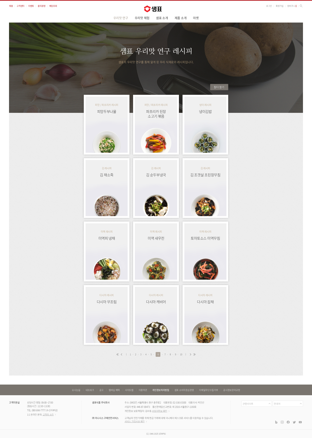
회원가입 (279, 6)
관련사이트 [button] (248, 403)
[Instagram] (282, 422)
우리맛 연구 (120, 18)
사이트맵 (129, 390)
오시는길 (76, 390)
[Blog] (276, 422)
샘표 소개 (162, 18)
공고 (101, 390)
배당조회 (53, 6)
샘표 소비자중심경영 (184, 390)
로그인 (269, 6)
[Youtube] (300, 422)
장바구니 (292, 6)
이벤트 (31, 6)
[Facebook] (288, 422)
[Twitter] (294, 422)
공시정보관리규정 (231, 390)
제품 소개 (181, 18)
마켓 (196, 18)
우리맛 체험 (142, 18)
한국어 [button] (277, 403)
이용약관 (143, 390)
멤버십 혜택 (114, 390)
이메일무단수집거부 (208, 390)
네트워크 (90, 390)
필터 (219, 87)
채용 (11, 6)
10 (181, 354)
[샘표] (153, 9)
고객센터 (20, 6)
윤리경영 (42, 6)
